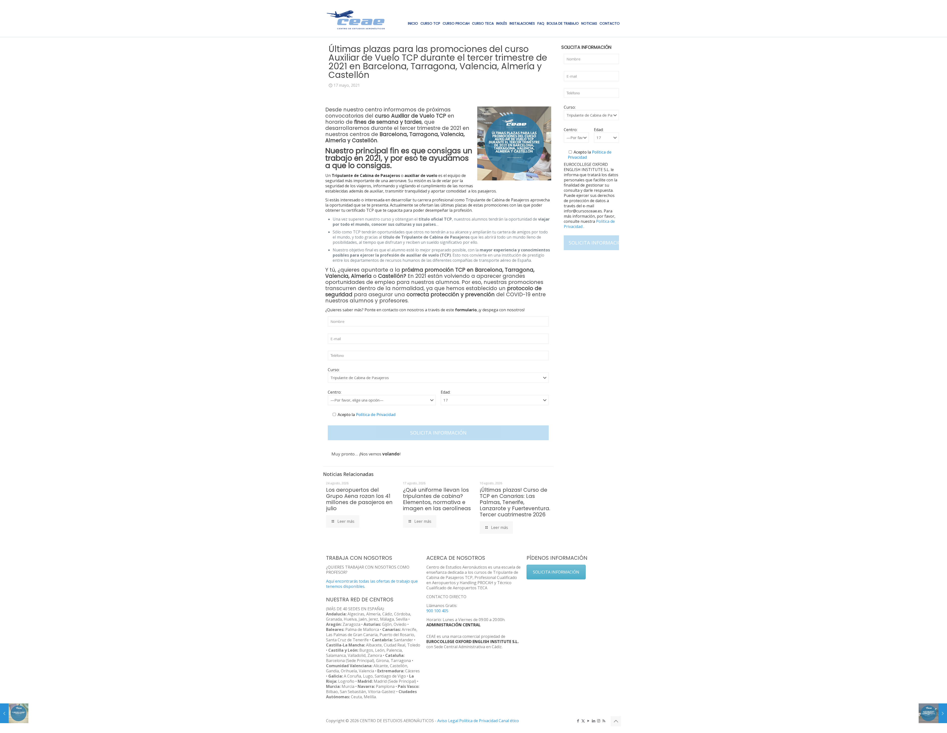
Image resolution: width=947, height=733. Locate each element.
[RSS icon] (604, 720)
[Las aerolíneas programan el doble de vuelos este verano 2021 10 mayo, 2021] (14, 713)
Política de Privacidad (375, 414)
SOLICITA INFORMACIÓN (556, 572)
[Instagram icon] (599, 720)
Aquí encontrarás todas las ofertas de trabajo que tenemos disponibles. (372, 583)
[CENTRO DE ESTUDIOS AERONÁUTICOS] (356, 18)
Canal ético (509, 720)
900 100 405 (437, 610)
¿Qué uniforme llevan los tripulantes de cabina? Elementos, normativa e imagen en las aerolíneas (437, 499)
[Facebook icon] (578, 720)
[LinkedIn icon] (593, 720)
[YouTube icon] (588, 720)
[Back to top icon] (616, 721)
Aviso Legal (447, 720)
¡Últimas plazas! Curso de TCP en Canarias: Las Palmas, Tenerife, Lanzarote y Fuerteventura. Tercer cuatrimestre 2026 (515, 502)
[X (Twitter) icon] (583, 720)
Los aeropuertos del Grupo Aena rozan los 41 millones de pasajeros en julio (359, 499)
